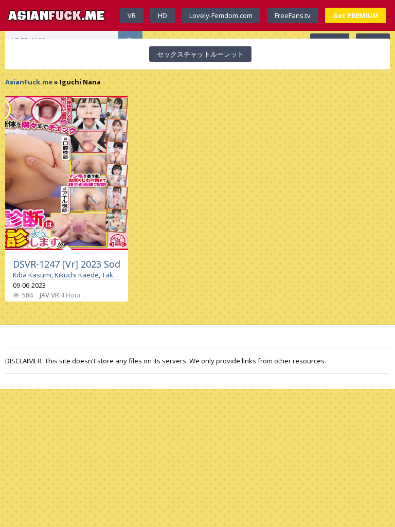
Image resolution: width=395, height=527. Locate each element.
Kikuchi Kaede (77, 274)
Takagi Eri (117, 274)
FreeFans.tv (293, 15)
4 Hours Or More (86, 295)
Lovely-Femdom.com (221, 15)
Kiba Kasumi (32, 274)
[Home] (56, 15)
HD (162, 15)
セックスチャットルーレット (200, 54)
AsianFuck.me (28, 81)
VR (132, 15)
